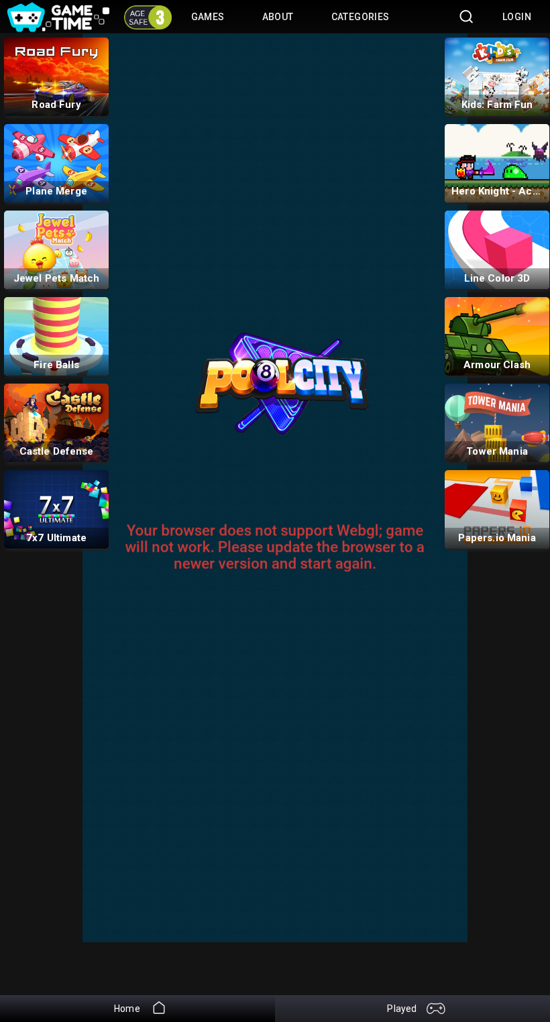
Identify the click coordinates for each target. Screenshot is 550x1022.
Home (128, 1008)
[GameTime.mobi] (58, 6)
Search (462, 17)
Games (208, 16)
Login (516, 16)
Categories (360, 16)
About (278, 16)
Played (403, 1008)
